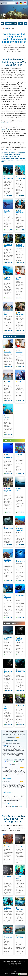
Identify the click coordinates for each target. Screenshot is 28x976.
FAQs (7, 149)
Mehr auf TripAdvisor (7, 792)
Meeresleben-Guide (6, 123)
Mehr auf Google (6, 778)
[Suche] (13, 3)
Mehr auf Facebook (7, 803)
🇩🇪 (21, 3)
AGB (13, 968)
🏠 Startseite (6, 28)
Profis (20, 23)
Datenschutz (9, 968)
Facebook (14, 764)
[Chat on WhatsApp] (22, 974)
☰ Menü (3, 3)
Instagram (14, 806)
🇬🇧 (17, 3)
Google (9, 761)
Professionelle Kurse (9, 336)
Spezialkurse (7, 440)
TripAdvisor (19, 761)
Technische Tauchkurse (10, 623)
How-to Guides (13, 146)
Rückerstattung (18, 968)
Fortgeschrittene (11, 23)
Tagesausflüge (5, 129)
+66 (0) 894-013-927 (20, 961)
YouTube (20, 806)
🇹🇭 (25, 3)
